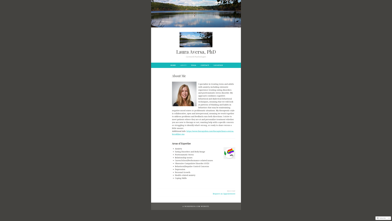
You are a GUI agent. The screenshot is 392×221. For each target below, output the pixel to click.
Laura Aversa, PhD (196, 51)
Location (218, 65)
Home (173, 65)
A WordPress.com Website (196, 206)
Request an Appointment (224, 192)
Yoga (193, 65)
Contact (205, 65)
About (183, 65)
